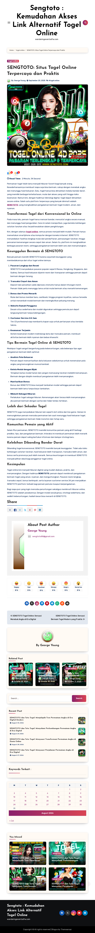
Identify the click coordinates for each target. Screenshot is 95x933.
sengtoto (17, 853)
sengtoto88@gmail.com (43, 536)
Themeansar (66, 929)
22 (70, 801)
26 (36, 805)
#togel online (54, 81)
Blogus (55, 929)
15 (69, 797)
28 (58, 805)
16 (81, 797)
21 (58, 801)
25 (25, 805)
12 (36, 797)
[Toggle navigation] (9, 22)
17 (14, 801)
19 (36, 801)
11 (25, 797)
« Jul (11, 821)
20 (47, 801)
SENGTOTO (12, 205)
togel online (13, 61)
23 (81, 801)
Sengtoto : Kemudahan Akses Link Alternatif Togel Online (25, 910)
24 (14, 805)
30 (81, 805)
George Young (20, 81)
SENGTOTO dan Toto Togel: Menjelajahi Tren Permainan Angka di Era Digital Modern (26, 860)
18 (25, 801)
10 (14, 797)
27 (47, 805)
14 (58, 797)
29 (70, 805)
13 (47, 797)
